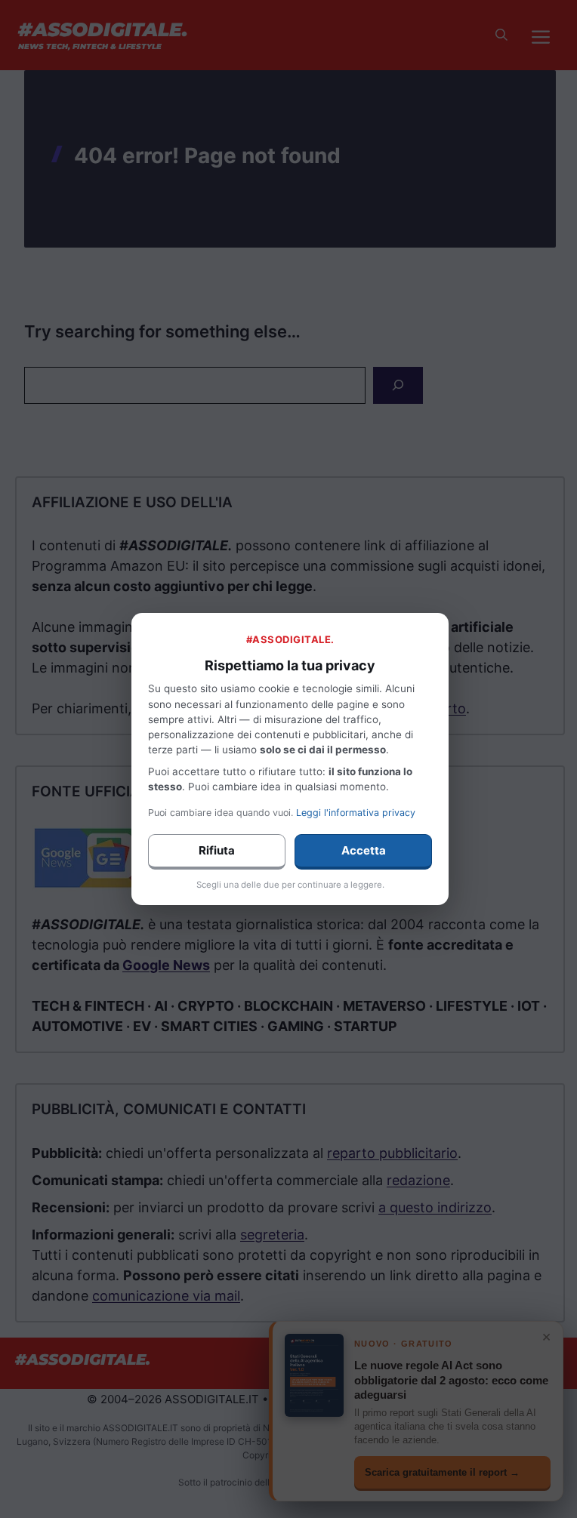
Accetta (363, 850)
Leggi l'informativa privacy (355, 812)
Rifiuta (217, 850)
